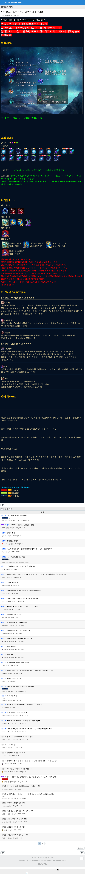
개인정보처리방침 (33, 860)
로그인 (34, 857)
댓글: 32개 (11, 782)
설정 (52, 857)
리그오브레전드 (11, 2)
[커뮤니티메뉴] (2, 2)
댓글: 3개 (12, 715)
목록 (2, 505)
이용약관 (22, 860)
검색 (82, 853)
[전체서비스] (82, 2)
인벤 (20, 2)
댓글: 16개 (10, 691)
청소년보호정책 (46, 860)
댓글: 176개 (12, 520)
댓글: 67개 (12, 562)
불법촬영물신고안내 (59, 860)
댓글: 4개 (8, 601)
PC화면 (40, 857)
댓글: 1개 (10, 772)
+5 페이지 (81, 848)
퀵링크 (46, 857)
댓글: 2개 (9, 528)
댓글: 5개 (8, 625)
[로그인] (79, 2)
